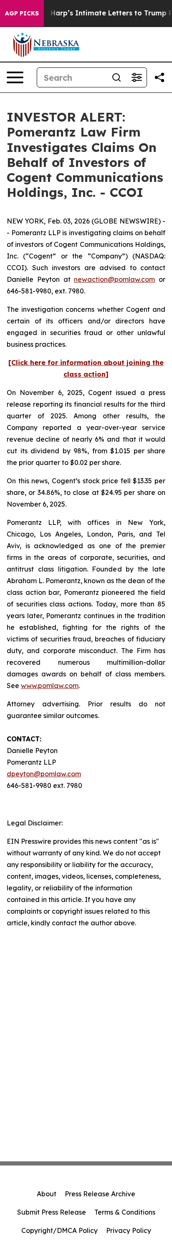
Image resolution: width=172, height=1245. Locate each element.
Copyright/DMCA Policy (59, 1230)
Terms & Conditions (124, 1212)
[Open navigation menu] (15, 77)
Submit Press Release (51, 1212)
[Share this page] (159, 77)
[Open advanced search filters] (136, 77)
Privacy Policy (128, 1230)
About (46, 1194)
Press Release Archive (100, 1194)
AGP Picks (22, 13)
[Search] (116, 77)
